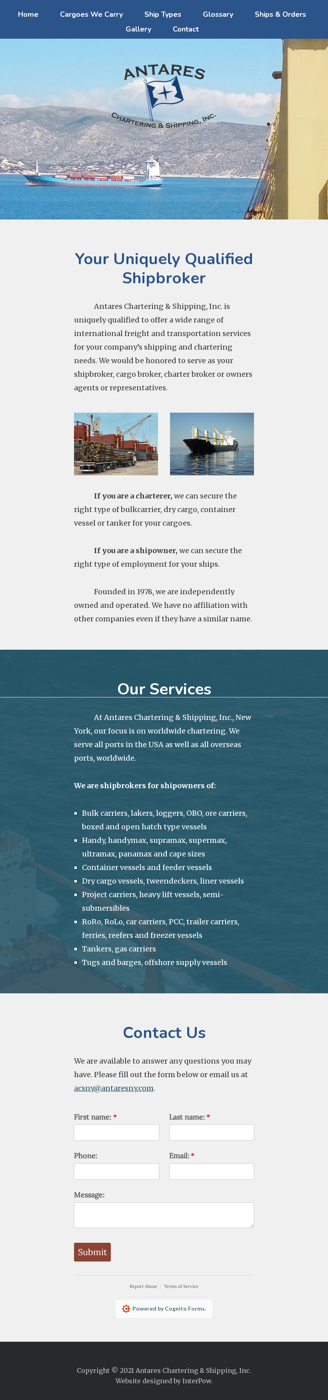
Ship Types (162, 14)
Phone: (86, 1155)
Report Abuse (143, 1286)
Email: (196, 1155)
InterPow (196, 1381)
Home (28, 14)
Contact (186, 29)
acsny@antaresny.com (114, 1088)
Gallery (138, 29)
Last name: (203, 1116)
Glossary (218, 14)
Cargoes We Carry (91, 14)
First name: (109, 1116)
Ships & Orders (280, 14)
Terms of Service (181, 1286)
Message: (89, 1194)
